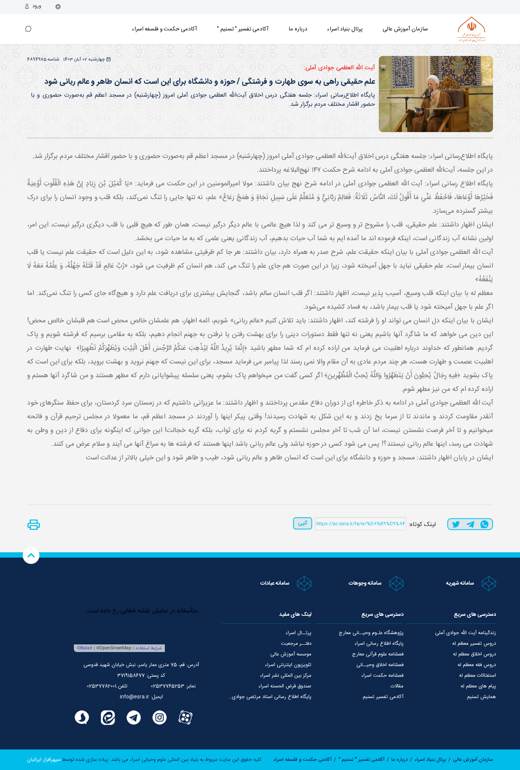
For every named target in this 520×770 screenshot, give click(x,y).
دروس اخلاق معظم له (474, 654)
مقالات (397, 686)
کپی (302, 523)
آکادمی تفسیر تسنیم (383, 697)
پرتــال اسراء (298, 633)
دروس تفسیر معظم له (474, 643)
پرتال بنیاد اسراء (430, 760)
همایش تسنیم (481, 697)
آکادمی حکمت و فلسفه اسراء (164, 29)
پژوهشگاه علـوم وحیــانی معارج (371, 633)
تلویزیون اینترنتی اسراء (288, 665)
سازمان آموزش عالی (405, 29)
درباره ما (298, 29)
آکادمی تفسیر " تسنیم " (243, 29)
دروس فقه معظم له (477, 665)
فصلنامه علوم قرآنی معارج (378, 654)
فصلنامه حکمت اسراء (382, 675)
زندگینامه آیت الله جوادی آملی (465, 633)
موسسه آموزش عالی (290, 654)
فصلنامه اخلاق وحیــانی (380, 665)
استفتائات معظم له (477, 675)
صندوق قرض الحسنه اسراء (284, 686)
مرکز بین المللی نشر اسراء (285, 675)
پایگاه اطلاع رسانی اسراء (379, 643)
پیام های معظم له (478, 686)
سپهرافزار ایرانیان (44, 760)
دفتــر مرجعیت (296, 643)
